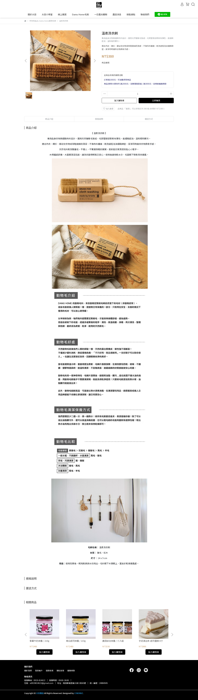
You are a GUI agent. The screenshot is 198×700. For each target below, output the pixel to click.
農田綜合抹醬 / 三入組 (113, 640)
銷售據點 (131, 14)
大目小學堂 (47, 14)
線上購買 (62, 14)
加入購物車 (119, 100)
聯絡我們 (145, 14)
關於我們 (28, 670)
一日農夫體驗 (100, 14)
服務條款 (71, 670)
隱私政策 (60, 670)
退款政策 (49, 670)
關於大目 (32, 14)
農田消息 (117, 14)
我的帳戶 (39, 670)
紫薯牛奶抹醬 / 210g (39, 640)
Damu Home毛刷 (80, 14)
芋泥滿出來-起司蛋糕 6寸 (151, 640)
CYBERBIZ (78, 693)
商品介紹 (49, 118)
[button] (94, 60)
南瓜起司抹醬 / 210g (76, 640)
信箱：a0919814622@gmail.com (38, 683)
